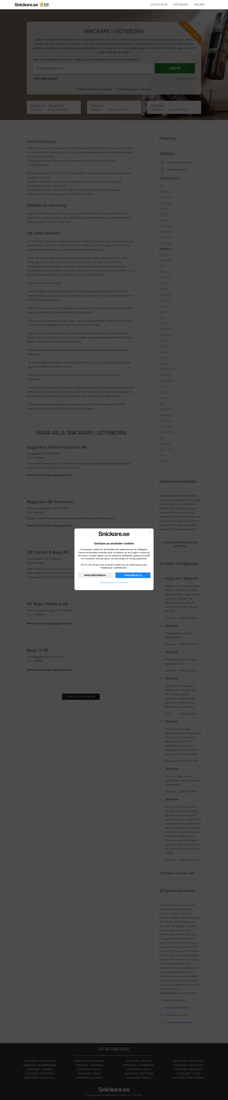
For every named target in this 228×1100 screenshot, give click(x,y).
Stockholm (158, 4)
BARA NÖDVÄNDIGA (95, 575)
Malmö (199, 4)
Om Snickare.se (121, 582)
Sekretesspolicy (106, 582)
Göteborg (180, 4)
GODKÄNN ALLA (133, 575)
